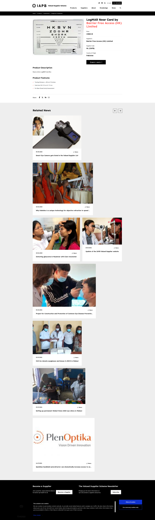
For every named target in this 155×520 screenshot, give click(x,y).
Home (34, 13)
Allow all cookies (130, 502)
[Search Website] (120, 8)
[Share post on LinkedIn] (46, 98)
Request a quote (95, 62)
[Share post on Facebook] (40, 98)
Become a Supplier (64, 492)
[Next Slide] (120, 111)
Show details (37, 515)
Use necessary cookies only (130, 507)
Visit (114, 3)
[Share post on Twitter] (43, 98)
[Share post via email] (49, 98)
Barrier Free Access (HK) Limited (104, 24)
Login (109, 3)
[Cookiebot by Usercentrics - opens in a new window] (21, 517)
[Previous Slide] (115, 111)
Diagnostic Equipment (56, 13)
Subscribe (116, 492)
